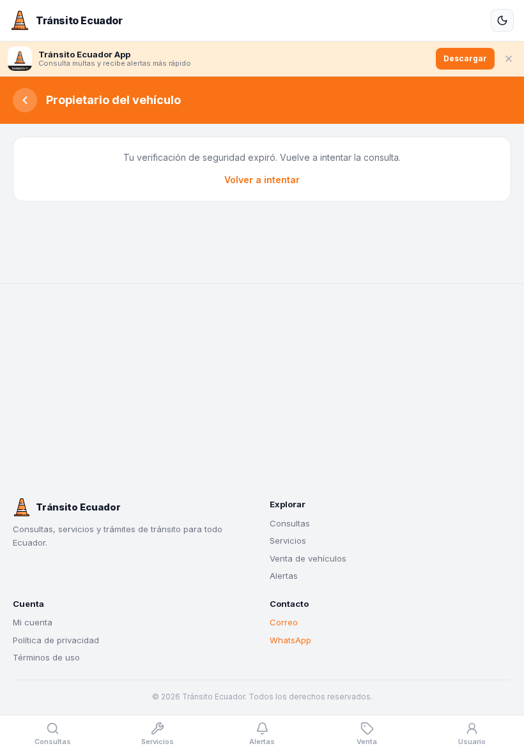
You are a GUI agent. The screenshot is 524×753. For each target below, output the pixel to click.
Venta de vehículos (308, 558)
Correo (284, 622)
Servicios (288, 540)
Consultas (290, 523)
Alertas (284, 575)
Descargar (465, 58)
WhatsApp (290, 640)
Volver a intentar (262, 179)
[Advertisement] (262, 391)
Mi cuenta (32, 622)
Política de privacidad (56, 640)
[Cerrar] (508, 58)
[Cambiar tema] (502, 20)
